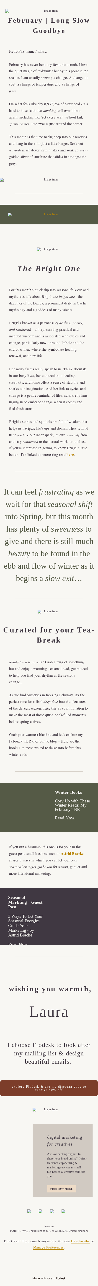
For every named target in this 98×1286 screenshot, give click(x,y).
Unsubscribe (80, 1241)
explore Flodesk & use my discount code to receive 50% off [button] (49, 1088)
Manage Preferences (48, 1247)
